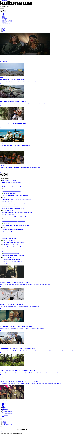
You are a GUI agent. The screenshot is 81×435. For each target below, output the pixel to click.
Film (3, 14)
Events (3, 17)
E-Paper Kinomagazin (8, 413)
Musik (3, 13)
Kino (3, 31)
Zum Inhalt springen (3, 0)
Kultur (3, 15)
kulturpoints (4, 22)
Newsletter (4, 19)
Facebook (5, 403)
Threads (5, 407)
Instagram (5, 405)
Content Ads (6, 416)
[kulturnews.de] (16, 4)
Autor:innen (4, 421)
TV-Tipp (3, 28)
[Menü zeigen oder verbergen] (4, 11)
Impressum (4, 422)
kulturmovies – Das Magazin (7, 21)
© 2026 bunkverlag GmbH (7, 424)
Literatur (3, 16)
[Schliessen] (1, 426)
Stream (3, 30)
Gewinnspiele (4, 18)
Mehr (1, 401)
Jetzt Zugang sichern (3, 431)
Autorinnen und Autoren (6, 23)
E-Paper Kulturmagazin (8, 411)
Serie (3, 29)
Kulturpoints (6, 415)
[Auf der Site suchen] (1, 11)
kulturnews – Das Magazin (7, 20)
